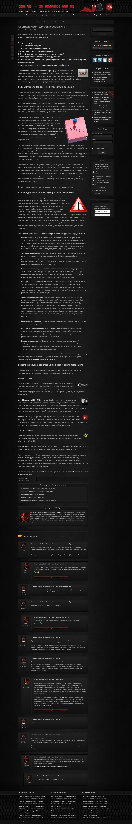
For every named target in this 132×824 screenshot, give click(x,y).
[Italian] (100, 46)
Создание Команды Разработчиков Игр (32, 497)
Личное (89, 15)
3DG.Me (59, 512)
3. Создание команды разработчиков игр (34, 48)
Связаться (109, 15)
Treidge (26, 570)
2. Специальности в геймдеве (29, 46)
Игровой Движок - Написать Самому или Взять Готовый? (37, 491)
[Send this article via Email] (12, 47)
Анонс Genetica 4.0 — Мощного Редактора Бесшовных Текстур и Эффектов (103, 112)
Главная (21, 15)
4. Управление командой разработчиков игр (35, 51)
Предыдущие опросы (100, 190)
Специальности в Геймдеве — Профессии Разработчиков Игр (38, 500)
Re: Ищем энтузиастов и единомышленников (64, 811)
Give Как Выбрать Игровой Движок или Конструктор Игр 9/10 (25, 479)
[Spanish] (110, 46)
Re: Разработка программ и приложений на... (63, 801)
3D (30, 15)
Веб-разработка (63, 15)
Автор (101, 15)
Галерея (82, 15)
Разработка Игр (41, 22)
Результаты (97, 193)
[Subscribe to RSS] (12, 36)
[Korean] (104, 46)
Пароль (94, 139)
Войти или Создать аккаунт (105, 1)
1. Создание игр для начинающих (31, 43)
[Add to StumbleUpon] (12, 43)
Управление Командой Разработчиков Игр (33, 494)
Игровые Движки (46, 15)
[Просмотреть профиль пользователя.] (26, 568)
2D (26, 15)
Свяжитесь (46, 822)
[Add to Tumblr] (12, 51)
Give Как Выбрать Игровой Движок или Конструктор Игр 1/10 (19, 479)
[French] (94, 46)
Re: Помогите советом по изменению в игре (63, 796)
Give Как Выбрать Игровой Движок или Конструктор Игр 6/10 (23, 479)
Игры (54, 15)
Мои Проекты (74, 15)
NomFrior (23, 665)
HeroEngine (63, 697)
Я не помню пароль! (99, 148)
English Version (91, 1)
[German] (96, 46)
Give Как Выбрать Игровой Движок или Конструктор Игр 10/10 (26, 479)
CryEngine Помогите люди (90, 815)
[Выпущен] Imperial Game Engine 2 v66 (93, 796)
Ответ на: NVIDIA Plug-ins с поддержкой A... (31, 801)
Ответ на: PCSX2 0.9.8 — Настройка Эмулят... (31, 806)
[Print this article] (12, 54)
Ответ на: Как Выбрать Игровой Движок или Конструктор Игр (51, 544)
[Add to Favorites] (12, 39)
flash (23, 725)
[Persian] (106, 46)
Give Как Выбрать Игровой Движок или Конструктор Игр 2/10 (20, 479)
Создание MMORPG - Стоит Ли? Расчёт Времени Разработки (38, 489)
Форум (96, 15)
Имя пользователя (97, 133)
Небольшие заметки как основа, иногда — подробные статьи (100, 182)
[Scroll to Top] (12, 58)
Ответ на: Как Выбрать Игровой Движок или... (46, 637)
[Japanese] (102, 46)
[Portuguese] (108, 46)
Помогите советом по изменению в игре (94, 806)
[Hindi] (98, 46)
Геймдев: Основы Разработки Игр (59, 22)
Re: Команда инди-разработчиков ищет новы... (64, 815)
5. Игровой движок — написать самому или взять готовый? (41, 54)
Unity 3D (22, 383)
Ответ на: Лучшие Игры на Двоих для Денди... (32, 796)
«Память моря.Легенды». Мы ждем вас (94, 811)
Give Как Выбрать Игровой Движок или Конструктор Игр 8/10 (24, 479)
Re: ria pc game (55, 806)
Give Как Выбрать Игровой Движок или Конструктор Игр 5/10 (22, 479)
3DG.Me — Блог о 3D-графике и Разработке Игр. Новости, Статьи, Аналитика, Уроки (43, 11)
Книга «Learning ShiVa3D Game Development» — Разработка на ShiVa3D (103, 119)
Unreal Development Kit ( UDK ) (30, 400)
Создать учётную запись (100, 146)
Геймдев (36, 15)
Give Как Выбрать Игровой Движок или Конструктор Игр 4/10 (21, 479)
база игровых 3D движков (44, 359)
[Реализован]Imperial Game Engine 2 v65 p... (95, 801)
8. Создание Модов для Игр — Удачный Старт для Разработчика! (43, 65)
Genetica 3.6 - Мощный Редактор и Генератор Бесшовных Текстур (100, 79)
